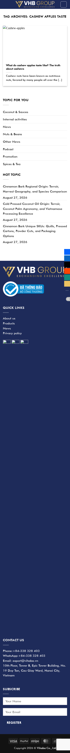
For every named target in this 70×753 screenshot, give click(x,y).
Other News (11, 142)
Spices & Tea (11, 164)
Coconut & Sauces (15, 112)
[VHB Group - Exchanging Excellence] (35, 4)
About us (9, 318)
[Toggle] (64, 112)
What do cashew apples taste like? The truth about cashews (33, 67)
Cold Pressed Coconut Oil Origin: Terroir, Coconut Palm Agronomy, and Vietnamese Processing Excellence (32, 208)
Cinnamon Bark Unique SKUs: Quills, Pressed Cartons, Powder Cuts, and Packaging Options (35, 231)
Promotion (10, 156)
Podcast (8, 149)
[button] (63, 4)
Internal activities (15, 119)
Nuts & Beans (12, 134)
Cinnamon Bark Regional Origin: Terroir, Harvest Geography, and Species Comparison (35, 189)
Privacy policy (12, 333)
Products (9, 323)
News (7, 127)
